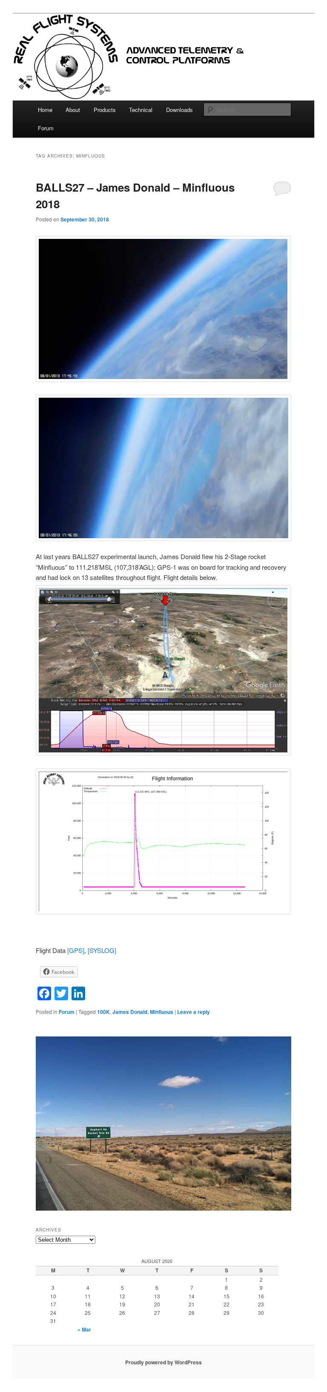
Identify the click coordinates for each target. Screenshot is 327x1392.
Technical (140, 110)
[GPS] (75, 950)
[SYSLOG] (102, 950)
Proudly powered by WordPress (163, 1362)
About (73, 110)
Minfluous (161, 1012)
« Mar (84, 1329)
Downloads (179, 110)
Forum (46, 128)
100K (103, 1012)
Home (45, 110)
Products (105, 110)
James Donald (129, 1012)
